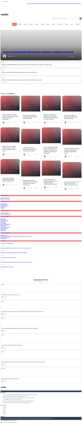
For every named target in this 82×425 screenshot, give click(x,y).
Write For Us (2, 422)
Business (4, 408)
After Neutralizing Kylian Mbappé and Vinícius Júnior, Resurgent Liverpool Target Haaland (13, 252)
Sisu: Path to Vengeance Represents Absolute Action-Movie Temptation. (71, 117)
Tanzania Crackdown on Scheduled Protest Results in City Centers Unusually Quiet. (19, 401)
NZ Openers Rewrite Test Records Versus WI (6, 243)
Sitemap (15, 422)
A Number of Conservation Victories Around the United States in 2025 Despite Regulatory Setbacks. (22, 80)
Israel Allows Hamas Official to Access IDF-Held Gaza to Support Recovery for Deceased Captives (38, 3)
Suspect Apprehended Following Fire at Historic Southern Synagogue (38, 51)
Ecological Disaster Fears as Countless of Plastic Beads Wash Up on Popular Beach (19, 397)
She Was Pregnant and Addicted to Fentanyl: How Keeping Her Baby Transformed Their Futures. (50, 182)
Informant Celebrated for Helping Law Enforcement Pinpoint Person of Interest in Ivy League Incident (51, 117)
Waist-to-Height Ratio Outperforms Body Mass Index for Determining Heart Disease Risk (20, 394)
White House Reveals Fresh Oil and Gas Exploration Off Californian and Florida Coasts (71, 151)
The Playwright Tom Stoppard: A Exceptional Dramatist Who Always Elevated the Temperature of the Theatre (23, 361)
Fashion (4, 412)
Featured (4, 413)
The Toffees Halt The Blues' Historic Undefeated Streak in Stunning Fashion (30, 117)
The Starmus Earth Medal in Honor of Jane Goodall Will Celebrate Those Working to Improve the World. (22, 311)
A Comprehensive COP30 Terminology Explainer (12, 399)
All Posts (4, 407)
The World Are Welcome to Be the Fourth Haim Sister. (8, 257)
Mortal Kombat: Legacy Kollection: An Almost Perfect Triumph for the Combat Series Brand (30, 182)
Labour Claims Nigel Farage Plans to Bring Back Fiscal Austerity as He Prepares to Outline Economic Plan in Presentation (51, 150)
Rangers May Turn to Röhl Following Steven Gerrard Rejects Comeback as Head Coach (9, 148)
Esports (4, 410)
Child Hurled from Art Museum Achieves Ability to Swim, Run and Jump (30, 149)
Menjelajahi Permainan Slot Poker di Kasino (7, 266)
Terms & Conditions (9, 422)
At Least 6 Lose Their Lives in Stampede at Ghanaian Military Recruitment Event (71, 183)
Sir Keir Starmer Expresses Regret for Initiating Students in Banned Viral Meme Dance (19, 72)
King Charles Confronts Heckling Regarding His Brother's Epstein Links (8, 179)
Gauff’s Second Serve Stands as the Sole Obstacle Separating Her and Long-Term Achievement (10, 117)
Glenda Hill (10, 56)
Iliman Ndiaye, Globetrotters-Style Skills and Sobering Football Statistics (16, 402)
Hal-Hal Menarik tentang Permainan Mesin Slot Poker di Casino (15, 396)
